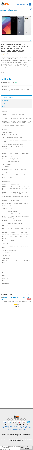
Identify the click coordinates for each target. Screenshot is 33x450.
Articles (16, 429)
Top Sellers (27, 426)
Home (3, 426)
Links (20, 429)
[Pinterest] (21, 419)
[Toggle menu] (12, 4)
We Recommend (5, 427)
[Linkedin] (15, 419)
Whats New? (22, 426)
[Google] (18, 419)
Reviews (4, 106)
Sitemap (23, 429)
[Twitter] (12, 419)
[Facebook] (8, 419)
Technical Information (7, 97)
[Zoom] (30, 40)
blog (13, 429)
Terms (9, 429)
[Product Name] (16, 298)
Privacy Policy (28, 427)
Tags (3, 103)
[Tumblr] (24, 419)
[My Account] (17, 4)
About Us (7, 426)
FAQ (11, 426)
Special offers (13, 427)
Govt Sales (15, 426)
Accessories (5, 100)
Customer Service (20, 427)
